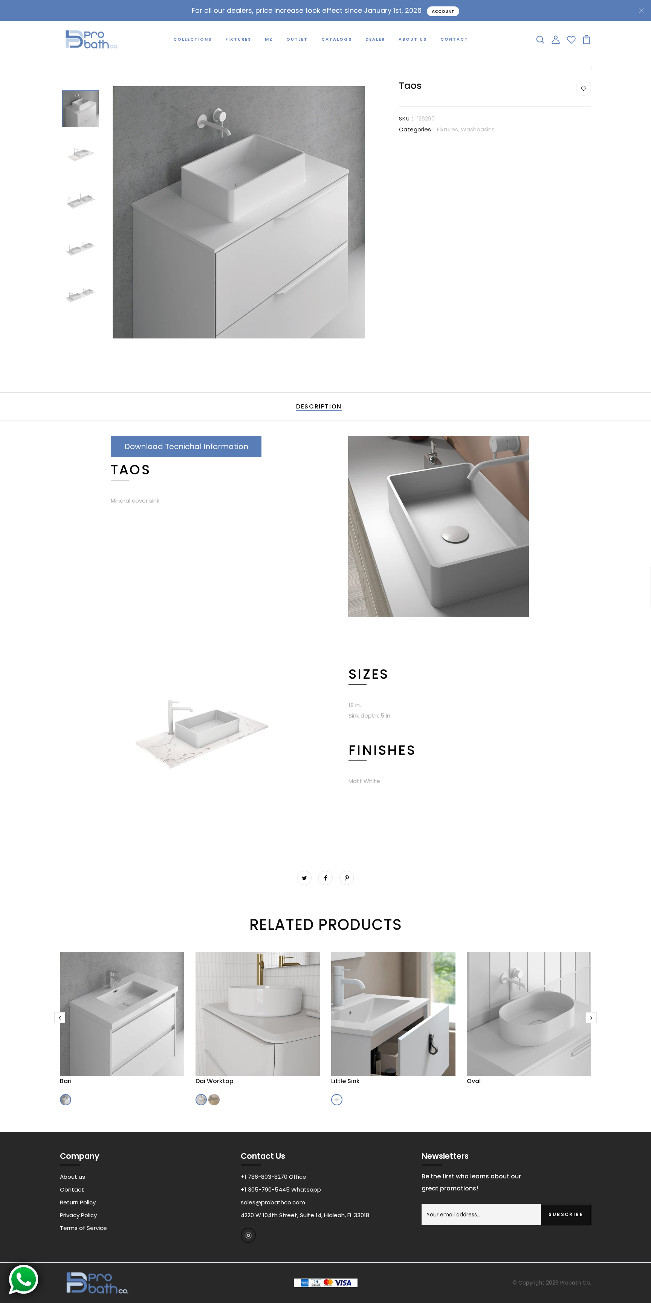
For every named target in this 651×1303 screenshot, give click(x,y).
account (443, 11)
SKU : (406, 118)
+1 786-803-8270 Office (273, 1177)
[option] (80, 109)
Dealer (375, 39)
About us (72, 1177)
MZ (269, 39)
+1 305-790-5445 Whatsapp (281, 1189)
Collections (192, 39)
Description (319, 406)
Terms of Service (83, 1228)
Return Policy (78, 1202)
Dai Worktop (215, 1081)
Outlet (297, 39)
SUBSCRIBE (566, 1214)
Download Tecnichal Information (186, 446)
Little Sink (345, 1081)
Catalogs (336, 39)
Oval (474, 1081)
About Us (413, 39)
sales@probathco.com (273, 1202)
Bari (66, 1081)
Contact (454, 39)
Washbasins (478, 129)
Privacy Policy (78, 1215)
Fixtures (238, 39)
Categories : (416, 129)
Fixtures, (449, 129)
